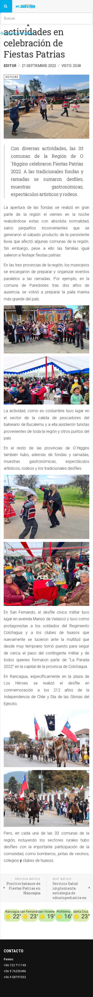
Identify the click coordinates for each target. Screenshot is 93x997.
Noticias (83, 931)
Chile (29, 925)
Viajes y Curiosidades (65, 925)
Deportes (40, 925)
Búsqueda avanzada (17, 33)
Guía (85, 925)
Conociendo (15, 925)
